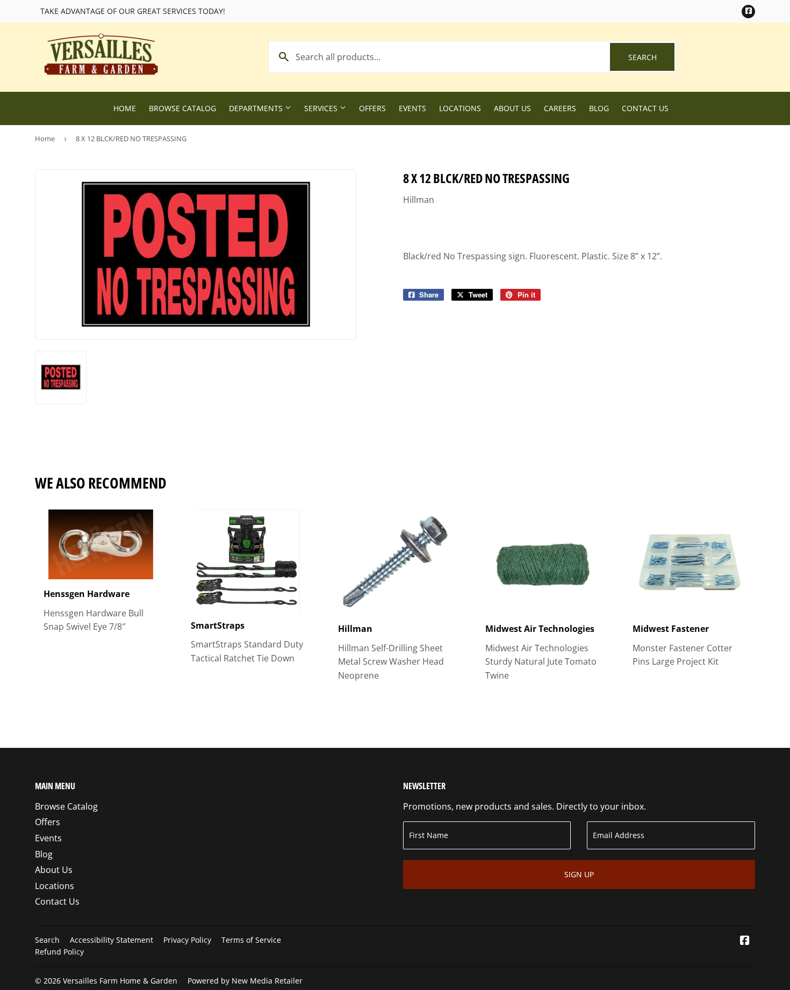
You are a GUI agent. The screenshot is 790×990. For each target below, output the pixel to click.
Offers (372, 108)
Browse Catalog (182, 108)
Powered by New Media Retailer (245, 981)
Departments (257, 108)
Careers (560, 108)
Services (322, 108)
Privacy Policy (187, 940)
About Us (512, 108)
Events (412, 108)
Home (124, 108)
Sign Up (579, 874)
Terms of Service (251, 940)
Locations (460, 108)
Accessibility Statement (111, 940)
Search (651, 57)
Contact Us (645, 108)
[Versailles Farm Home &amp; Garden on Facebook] (745, 941)
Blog (599, 108)
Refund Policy (59, 952)
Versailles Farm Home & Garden (120, 981)
